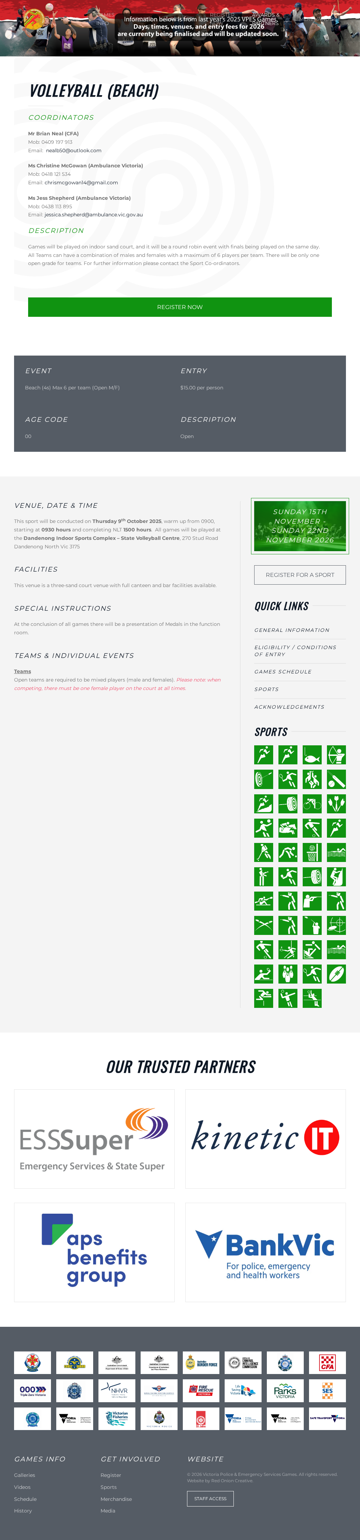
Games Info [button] (105, 19)
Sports (142, 19)
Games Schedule (282, 672)
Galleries (24, 1475)
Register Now (222, 19)
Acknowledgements (289, 707)
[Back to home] (34, 19)
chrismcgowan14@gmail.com (81, 182)
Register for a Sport (300, 575)
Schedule (25, 1499)
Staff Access (210, 1498)
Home (71, 19)
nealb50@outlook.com (74, 150)
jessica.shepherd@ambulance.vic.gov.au (94, 214)
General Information (291, 630)
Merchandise (318, 19)
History (23, 1511)
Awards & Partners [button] (265, 19)
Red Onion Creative (231, 1480)
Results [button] (181, 19)
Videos (22, 1487)
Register (111, 1475)
